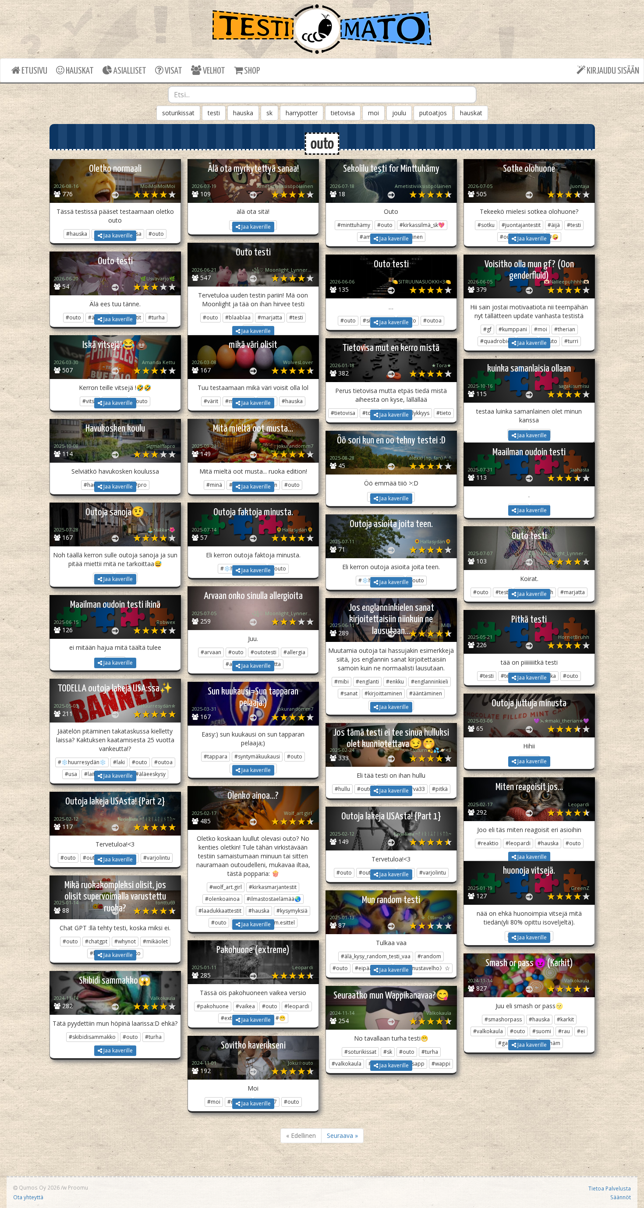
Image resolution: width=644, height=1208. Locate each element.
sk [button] (269, 113)
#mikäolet (155, 941)
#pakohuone (213, 1006)
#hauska (548, 843)
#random (429, 956)
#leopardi (518, 843)
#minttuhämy (353, 225)
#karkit (565, 1019)
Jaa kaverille (117, 235)
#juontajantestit (521, 225)
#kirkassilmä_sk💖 (422, 225)
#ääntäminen (425, 693)
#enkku (395, 681)
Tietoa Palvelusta (609, 1188)
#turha (153, 1037)
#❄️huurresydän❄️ (82, 762)
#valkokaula (488, 1031)
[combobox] (322, 94)
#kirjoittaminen (383, 693)
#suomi (541, 1031)
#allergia (294, 652)
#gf (487, 329)
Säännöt (620, 1197)
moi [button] (373, 113)
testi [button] (214, 113)
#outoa (163, 762)
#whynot (125, 941)
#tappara (215, 756)
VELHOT (213, 71)
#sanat (348, 693)
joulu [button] (399, 113)
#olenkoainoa (222, 899)
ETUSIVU (33, 71)
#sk (387, 1052)
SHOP (251, 71)
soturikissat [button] (178, 113)
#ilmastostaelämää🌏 (274, 899)
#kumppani (513, 329)
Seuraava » (342, 1135)
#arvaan (211, 652)
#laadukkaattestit (219, 910)
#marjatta (270, 317)
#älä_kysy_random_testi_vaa (375, 956)
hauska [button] (243, 113)
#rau (564, 1031)
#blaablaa (238, 317)
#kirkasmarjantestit (273, 887)
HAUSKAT (79, 71)
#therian (564, 329)
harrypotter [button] (302, 113)
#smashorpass (503, 1019)
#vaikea (245, 1006)
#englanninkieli (429, 681)
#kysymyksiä (292, 910)
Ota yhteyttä (28, 1197)
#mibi (341, 681)
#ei (581, 1031)
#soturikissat (360, 1052)
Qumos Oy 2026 (39, 1187)
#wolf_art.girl (225, 887)
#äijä (554, 225)
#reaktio (488, 843)
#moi (540, 329)
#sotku (486, 225)
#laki (119, 762)
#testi (574, 225)
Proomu (78, 1187)
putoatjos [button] (433, 113)
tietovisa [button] (343, 113)
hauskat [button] (471, 113)
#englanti (367, 681)
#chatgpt (96, 941)
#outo (385, 225)
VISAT (172, 71)
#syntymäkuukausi (257, 756)
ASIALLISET (129, 71)
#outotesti (263, 652)
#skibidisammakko (92, 1037)
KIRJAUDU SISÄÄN (612, 71)
